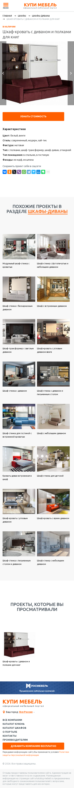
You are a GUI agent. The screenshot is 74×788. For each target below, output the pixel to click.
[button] (3, 73)
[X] (14, 172)
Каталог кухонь (14, 724)
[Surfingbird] (33, 172)
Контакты (10, 736)
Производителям (15, 740)
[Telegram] (29, 172)
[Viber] (19, 172)
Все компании (12, 720)
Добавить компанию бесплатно (33, 746)
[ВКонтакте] (5, 172)
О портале (10, 732)
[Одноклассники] (9, 172)
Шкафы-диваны (41, 16)
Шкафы (22, 16)
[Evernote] (43, 172)
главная (7, 16)
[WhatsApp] (24, 172)
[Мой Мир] (38, 172)
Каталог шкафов (14, 728)
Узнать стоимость (33, 116)
